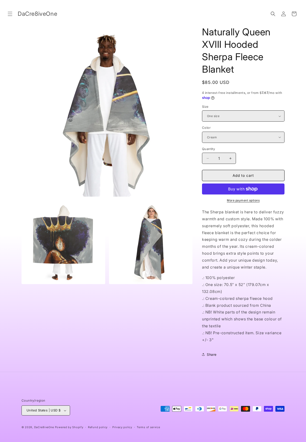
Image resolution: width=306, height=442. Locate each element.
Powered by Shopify (69, 427)
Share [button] (212, 354)
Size (205, 106)
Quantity (208, 149)
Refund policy (98, 427)
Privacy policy (122, 427)
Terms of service (148, 427)
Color (206, 127)
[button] (10, 14)
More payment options (243, 200)
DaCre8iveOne (44, 427)
